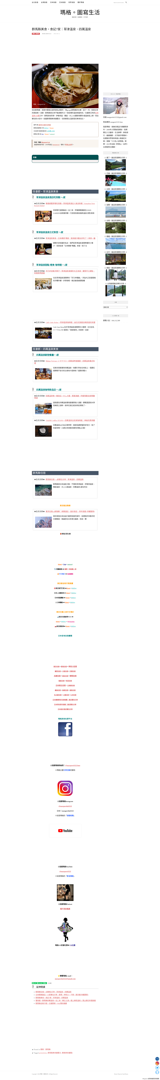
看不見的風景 (65, 909)
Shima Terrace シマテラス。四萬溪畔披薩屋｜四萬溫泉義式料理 (64, 362)
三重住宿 (66, 695)
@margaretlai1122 (65, 806)
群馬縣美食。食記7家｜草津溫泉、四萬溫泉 (52, 998)
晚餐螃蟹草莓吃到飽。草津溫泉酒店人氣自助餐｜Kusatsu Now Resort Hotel (64, 204)
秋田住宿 (69, 681)
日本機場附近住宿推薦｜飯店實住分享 (65, 700)
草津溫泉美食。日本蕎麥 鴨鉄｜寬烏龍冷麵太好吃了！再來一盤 (70, 238)
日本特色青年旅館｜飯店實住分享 (65, 704)
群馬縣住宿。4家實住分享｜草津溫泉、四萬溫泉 (65, 479)
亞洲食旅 (62, 2)
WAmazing (71, 621)
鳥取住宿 (73, 690)
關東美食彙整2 (67, 1053)
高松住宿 (65, 676)
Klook (52, 128)
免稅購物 (70, 574)
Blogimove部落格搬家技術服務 (151, 1078)
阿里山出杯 (68, 144)
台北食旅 (35, 2)
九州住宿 (73, 695)
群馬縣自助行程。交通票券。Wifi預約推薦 (51, 1003)
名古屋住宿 (57, 695)
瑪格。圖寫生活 (80, 13)
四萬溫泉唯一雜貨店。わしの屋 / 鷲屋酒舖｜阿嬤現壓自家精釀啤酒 (64, 397)
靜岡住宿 (73, 676)
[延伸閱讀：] (65, 729)
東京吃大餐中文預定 (45, 125)
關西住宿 (58, 671)
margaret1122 (46, 33)
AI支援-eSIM (51, 131)
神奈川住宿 (73, 666)
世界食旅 (71, 2)
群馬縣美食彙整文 (54, 1053)
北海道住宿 (71, 685)
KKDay (46, 128)
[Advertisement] (65, 50)
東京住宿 (56, 666)
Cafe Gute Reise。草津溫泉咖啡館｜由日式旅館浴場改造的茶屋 (70, 322)
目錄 (34, 157)
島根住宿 (65, 690)
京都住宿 (73, 671)
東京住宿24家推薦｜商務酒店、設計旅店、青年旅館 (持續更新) (70, 511)
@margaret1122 (65, 871)
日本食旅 (53, 2)
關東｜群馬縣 (36, 33)
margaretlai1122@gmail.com (65, 979)
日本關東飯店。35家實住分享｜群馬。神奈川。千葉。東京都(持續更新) (62, 995)
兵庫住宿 (57, 676)
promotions (43, 1053)
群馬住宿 (64, 666)
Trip (42, 134)
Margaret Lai (45, 142)
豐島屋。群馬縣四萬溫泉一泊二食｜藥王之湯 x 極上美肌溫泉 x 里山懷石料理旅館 (66, 1001)
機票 (65, 569)
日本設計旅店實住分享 (65, 709)
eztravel (52, 134)
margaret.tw (56, 144)
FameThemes (125, 1074)
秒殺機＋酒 (72, 569)
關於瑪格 (81, 2)
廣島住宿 (58, 690)
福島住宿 (61, 681)
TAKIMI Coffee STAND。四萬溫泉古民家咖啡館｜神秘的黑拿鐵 (70, 420)
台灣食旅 (44, 2)
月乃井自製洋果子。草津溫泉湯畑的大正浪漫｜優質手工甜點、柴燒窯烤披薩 (64, 272)
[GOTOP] (157, 1072)
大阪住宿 (65, 671)
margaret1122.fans (116, 122)
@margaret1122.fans (72, 765)
